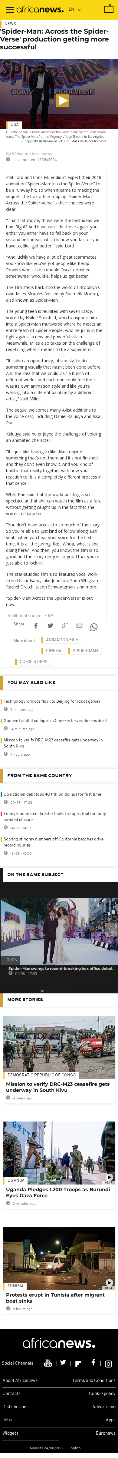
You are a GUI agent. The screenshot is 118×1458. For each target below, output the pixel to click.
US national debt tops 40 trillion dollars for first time (52, 794)
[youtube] (48, 1363)
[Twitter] (63, 1363)
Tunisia (16, 1286)
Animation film (62, 640)
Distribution (14, 1407)
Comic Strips (34, 662)
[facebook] (94, 1363)
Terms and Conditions (94, 1381)
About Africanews (20, 1381)
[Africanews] (40, 10)
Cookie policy (102, 1394)
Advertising (104, 1407)
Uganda (16, 1180)
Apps (111, 1420)
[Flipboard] (78, 1363)
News (10, 24)
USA (15, 125)
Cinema (53, 651)
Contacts (11, 1394)
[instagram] (108, 1363)
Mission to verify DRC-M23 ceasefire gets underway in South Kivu (58, 1087)
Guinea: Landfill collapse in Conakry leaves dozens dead (55, 721)
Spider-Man (85, 651)
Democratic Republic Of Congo (42, 1075)
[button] (62, 100)
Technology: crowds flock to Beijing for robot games (52, 701)
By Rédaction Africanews (29, 154)
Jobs (7, 1420)
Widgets (10, 1433)
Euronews (106, 1433)
